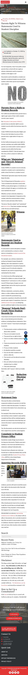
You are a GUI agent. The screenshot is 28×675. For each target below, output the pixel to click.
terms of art (6, 206)
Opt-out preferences (8, 658)
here (5, 594)
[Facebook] (10, 672)
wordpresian (14, 670)
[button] (26, 2)
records (5, 21)
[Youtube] (18, 672)
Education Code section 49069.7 (13, 121)
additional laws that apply (8, 302)
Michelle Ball (7, 53)
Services (4, 655)
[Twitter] (15, 672)
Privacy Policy (6, 661)
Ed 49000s (12, 19)
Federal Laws (19, 19)
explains (22, 181)
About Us (4, 652)
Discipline (5, 19)
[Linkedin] (13, 672)
